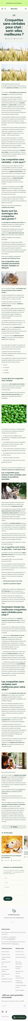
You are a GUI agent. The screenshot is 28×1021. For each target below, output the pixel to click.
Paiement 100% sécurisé (19, 972)
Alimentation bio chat (6, 979)
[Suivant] (26, 3)
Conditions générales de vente (21, 986)
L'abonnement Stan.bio (5, 970)
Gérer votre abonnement (19, 963)
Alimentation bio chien (5, 975)
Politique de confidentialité (19, 982)
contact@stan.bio (10, 939)
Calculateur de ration (6, 981)
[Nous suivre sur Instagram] (2, 1012)
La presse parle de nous (6, 963)
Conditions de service (18, 872)
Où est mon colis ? (20, 954)
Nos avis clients (5, 951)
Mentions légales (20, 990)
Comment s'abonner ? (21, 958)
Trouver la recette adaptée (5, 958)
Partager (15, 827)
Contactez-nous (19, 951)
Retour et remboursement (20, 977)
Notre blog (4, 967)
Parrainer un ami (5, 954)
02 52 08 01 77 (12, 937)
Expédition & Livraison (19, 967)
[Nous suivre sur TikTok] (6, 1012)
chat (14, 15)
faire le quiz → (15, 944)
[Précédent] (1, 3)
